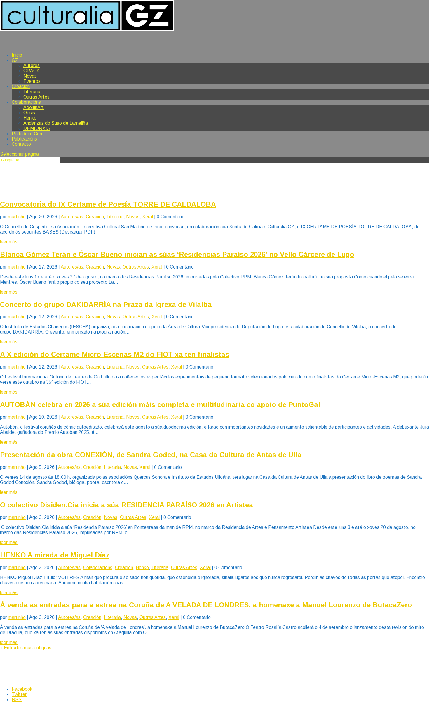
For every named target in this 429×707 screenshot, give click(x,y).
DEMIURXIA (36, 128)
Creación (21, 86)
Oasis (29, 112)
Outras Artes (36, 96)
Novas (30, 75)
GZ (15, 60)
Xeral (147, 216)
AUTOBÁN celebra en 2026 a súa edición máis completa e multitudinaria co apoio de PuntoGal (160, 404)
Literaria (31, 91)
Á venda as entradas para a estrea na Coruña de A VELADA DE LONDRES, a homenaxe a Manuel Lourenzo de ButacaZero (206, 605)
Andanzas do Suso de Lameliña (55, 123)
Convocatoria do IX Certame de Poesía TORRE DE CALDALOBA (108, 204)
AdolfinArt (33, 107)
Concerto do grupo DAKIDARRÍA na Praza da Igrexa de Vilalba (106, 304)
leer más (9, 241)
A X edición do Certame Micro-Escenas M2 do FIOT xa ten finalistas (114, 354)
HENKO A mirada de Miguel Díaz (54, 555)
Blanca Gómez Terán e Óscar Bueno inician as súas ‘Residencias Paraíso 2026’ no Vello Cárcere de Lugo (177, 254)
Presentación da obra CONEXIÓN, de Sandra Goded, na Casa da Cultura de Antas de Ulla (150, 455)
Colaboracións (97, 567)
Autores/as (72, 216)
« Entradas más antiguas (25, 647)
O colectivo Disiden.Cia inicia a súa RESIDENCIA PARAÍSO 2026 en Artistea (126, 505)
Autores (31, 65)
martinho (17, 216)
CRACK (31, 70)
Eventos (32, 81)
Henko (29, 117)
